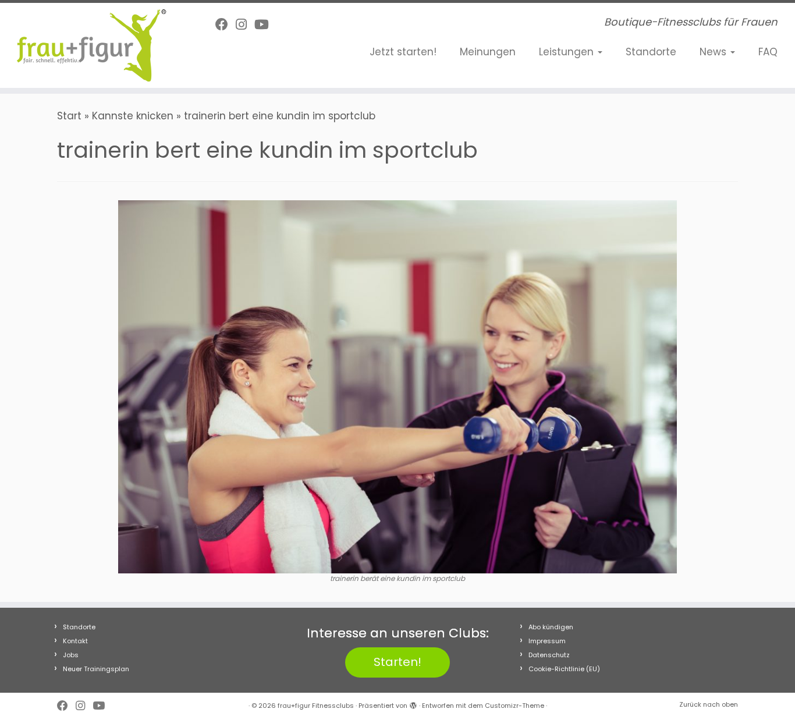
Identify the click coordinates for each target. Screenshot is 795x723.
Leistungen (568, 52)
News (714, 52)
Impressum (547, 641)
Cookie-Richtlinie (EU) (564, 669)
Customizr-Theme (514, 705)
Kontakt (75, 641)
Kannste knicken (132, 116)
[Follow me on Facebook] (225, 25)
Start (69, 116)
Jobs (71, 655)
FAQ (768, 52)
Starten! (397, 662)
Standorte (651, 52)
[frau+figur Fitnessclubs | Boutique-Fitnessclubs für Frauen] (91, 45)
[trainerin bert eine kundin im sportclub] (397, 386)
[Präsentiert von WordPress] (413, 703)
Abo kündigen (550, 627)
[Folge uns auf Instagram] (245, 25)
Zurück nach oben (708, 704)
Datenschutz (549, 655)
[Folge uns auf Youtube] (265, 25)
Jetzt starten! (403, 52)
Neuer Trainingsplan (96, 669)
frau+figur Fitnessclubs (316, 705)
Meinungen (488, 52)
